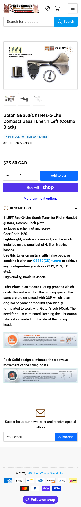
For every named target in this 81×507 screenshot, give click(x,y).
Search (69, 22)
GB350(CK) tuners (47, 261)
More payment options (41, 199)
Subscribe (65, 437)
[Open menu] (73, 8)
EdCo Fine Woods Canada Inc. (46, 473)
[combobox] (40, 22)
